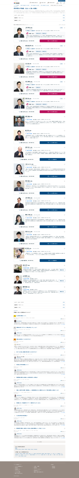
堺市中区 (19, 449)
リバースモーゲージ (26, 454)
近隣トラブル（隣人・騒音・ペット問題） (50, 454)
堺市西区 (26, 449)
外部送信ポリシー (37, 470)
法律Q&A (16, 467)
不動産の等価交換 (32, 454)
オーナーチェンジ (38, 454)
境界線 (46, 453)
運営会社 (53, 466)
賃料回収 (27, 453)
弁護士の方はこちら (62, 0)
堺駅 (35, 133)
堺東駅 (35, 119)
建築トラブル (31, 453)
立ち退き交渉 (17, 453)
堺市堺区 (28, 30)
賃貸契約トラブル (49, 453)
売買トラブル (55, 453)
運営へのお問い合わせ (18, 473)
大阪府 (28, 119)
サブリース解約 (20, 454)
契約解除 (24, 453)
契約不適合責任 (39, 453)
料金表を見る (44, 33)
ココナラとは (17, 470)
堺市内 (16, 448)
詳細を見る (62, 269)
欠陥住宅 (34, 453)
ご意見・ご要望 (36, 466)
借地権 (42, 454)
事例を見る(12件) (38, 104)
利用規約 (35, 467)
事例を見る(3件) (38, 51)
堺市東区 (22, 449)
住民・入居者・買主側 (59, 454)
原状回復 (16, 454)
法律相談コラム (17, 469)
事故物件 (43, 453)
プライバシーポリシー (37, 469)
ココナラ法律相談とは (18, 466)
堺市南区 (29, 449)
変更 (64, 15)
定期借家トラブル (59, 453)
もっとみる (39, 441)
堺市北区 (32, 449)
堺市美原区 (35, 449)
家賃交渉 (21, 453)
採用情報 (53, 467)
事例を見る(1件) (38, 33)
